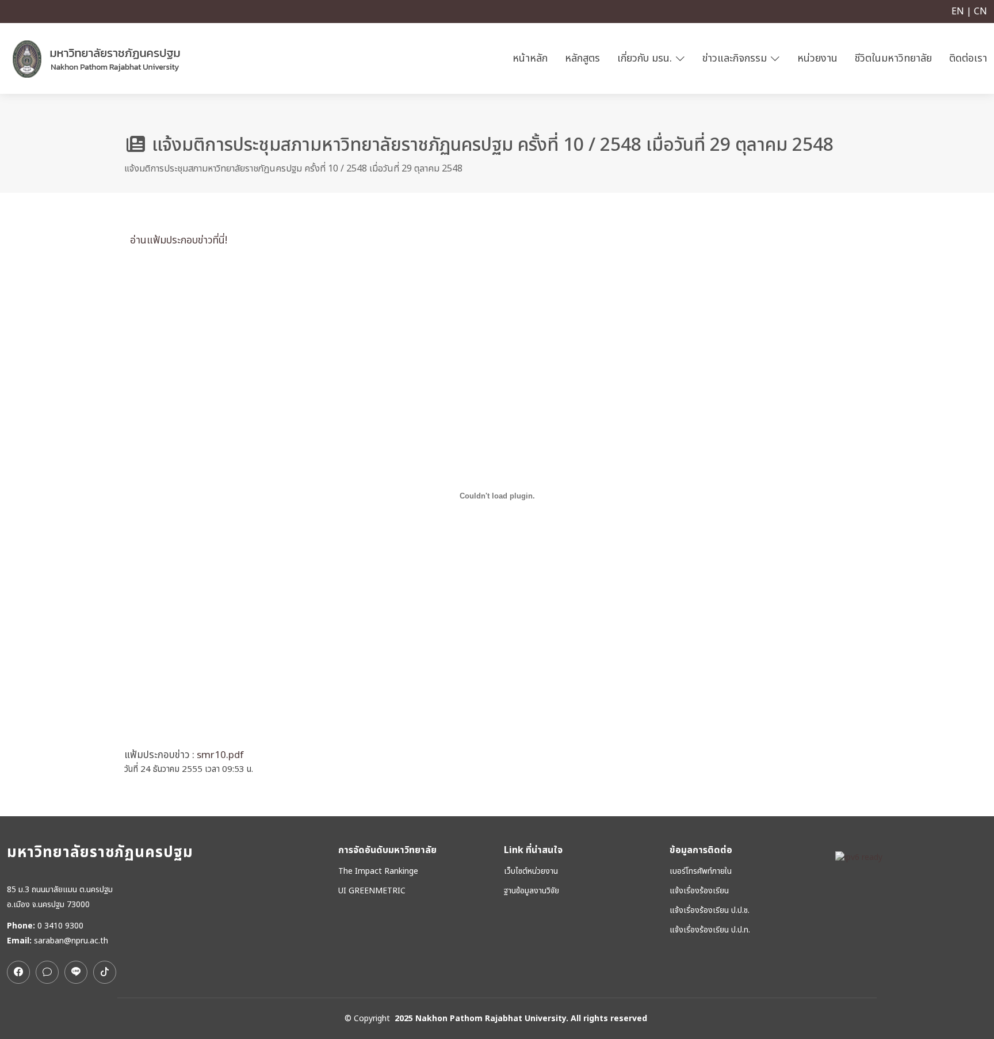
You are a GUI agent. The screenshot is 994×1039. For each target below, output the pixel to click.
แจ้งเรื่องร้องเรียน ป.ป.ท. (710, 930)
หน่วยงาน (817, 58)
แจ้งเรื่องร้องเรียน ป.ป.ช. (710, 911)
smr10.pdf (220, 755)
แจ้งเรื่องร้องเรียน (699, 891)
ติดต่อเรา (968, 58)
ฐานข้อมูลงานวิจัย (531, 891)
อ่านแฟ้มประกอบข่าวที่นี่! (175, 240)
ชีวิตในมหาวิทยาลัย (893, 58)
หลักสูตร (582, 58)
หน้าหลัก (530, 58)
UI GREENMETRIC (372, 891)
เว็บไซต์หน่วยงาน (531, 871)
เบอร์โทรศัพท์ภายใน (701, 871)
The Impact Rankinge (378, 871)
